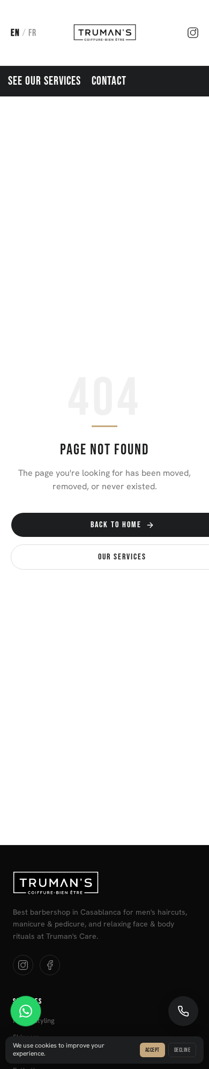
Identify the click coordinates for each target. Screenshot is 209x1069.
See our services (44, 81)
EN (15, 33)
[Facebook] (50, 965)
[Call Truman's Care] (183, 1011)
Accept (152, 1049)
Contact (109, 81)
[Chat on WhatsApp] (26, 1011)
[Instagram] (193, 33)
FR (32, 33)
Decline (182, 1049)
